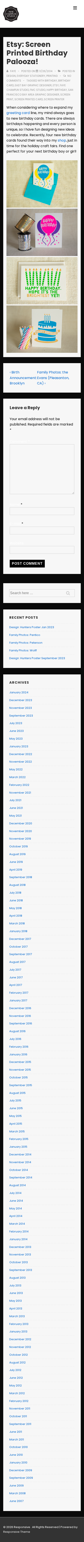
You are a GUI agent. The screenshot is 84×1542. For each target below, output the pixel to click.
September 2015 (20, 1085)
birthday (51, 80)
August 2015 (17, 1093)
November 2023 (20, 708)
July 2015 (15, 1100)
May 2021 (15, 816)
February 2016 (18, 1047)
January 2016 (18, 1054)
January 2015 (18, 1147)
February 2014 (19, 1231)
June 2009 (16, 1485)
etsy (56, 85)
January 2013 (18, 1331)
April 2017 (15, 985)
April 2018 (15, 916)
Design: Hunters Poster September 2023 (37, 658)
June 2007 (16, 1501)
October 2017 (18, 947)
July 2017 (15, 970)
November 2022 (20, 762)
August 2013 (17, 1278)
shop (62, 140)
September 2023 (21, 716)
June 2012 (16, 1378)
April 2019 (15, 870)
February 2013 (18, 1324)
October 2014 (18, 1170)
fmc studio (37, 90)
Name (15, 504)
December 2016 (20, 1008)
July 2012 (15, 1370)
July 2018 (15, 893)
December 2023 (20, 700)
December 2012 (20, 1339)
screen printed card (28, 99)
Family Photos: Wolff (23, 650)
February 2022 (19, 785)
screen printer (54, 99)
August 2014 (17, 1185)
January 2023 (18, 746)
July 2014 (15, 1193)
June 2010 (16, 1455)
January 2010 (18, 1462)
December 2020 (20, 823)
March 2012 (17, 1393)
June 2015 (16, 1108)
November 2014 (20, 1162)
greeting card (18, 112)
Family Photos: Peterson (25, 643)
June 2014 (16, 1201)
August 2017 (17, 962)
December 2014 (20, 1154)
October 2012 (18, 1355)
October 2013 (18, 1262)
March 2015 (17, 1131)
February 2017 (18, 993)
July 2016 (15, 1039)
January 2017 (18, 1000)
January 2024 (18, 692)
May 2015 (15, 1116)
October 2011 (18, 1416)
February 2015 (18, 1139)
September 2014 (20, 1177)
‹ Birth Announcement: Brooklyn (23, 378)
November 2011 (19, 1408)
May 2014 (15, 1208)
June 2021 (16, 808)
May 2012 (15, 1385)
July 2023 (15, 723)
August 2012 (17, 1362)
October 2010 (18, 1447)
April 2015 (15, 1124)
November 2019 (20, 839)
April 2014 (15, 1216)
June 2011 (15, 1432)
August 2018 (17, 885)
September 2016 (20, 1023)
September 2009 (21, 1478)
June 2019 (16, 862)
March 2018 (17, 923)
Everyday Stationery (31, 76)
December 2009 (20, 1470)
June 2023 (16, 731)
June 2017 (16, 977)
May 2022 (16, 769)
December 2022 (20, 754)
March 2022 (17, 777)
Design (11, 76)
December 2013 (20, 1247)
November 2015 (20, 1070)
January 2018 (18, 931)
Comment (20, 441)
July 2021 (15, 800)
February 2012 (18, 1401)
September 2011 (20, 1424)
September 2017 (20, 954)
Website (17, 543)
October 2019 (18, 846)
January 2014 (18, 1239)
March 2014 (17, 1224)
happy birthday (57, 90)
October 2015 (18, 1077)
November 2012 (20, 1347)
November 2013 (20, 1254)
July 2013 (15, 1285)
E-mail (15, 523)
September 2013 (20, 1270)
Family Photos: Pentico (24, 635)
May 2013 (15, 1301)
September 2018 (20, 877)
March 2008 (17, 1493)
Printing (52, 76)
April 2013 (15, 1308)
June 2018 (16, 900)
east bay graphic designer (33, 85)
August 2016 (17, 1031)
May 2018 (15, 908)
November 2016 (20, 1016)
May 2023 (16, 739)
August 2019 (17, 854)
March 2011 (16, 1439)
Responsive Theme (16, 1532)
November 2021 (20, 793)
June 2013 (16, 1293)
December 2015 (20, 1062)
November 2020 (20, 831)
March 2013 (17, 1316)
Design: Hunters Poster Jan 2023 (31, 627)
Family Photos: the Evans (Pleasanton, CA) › (53, 378)
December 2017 (20, 939)
